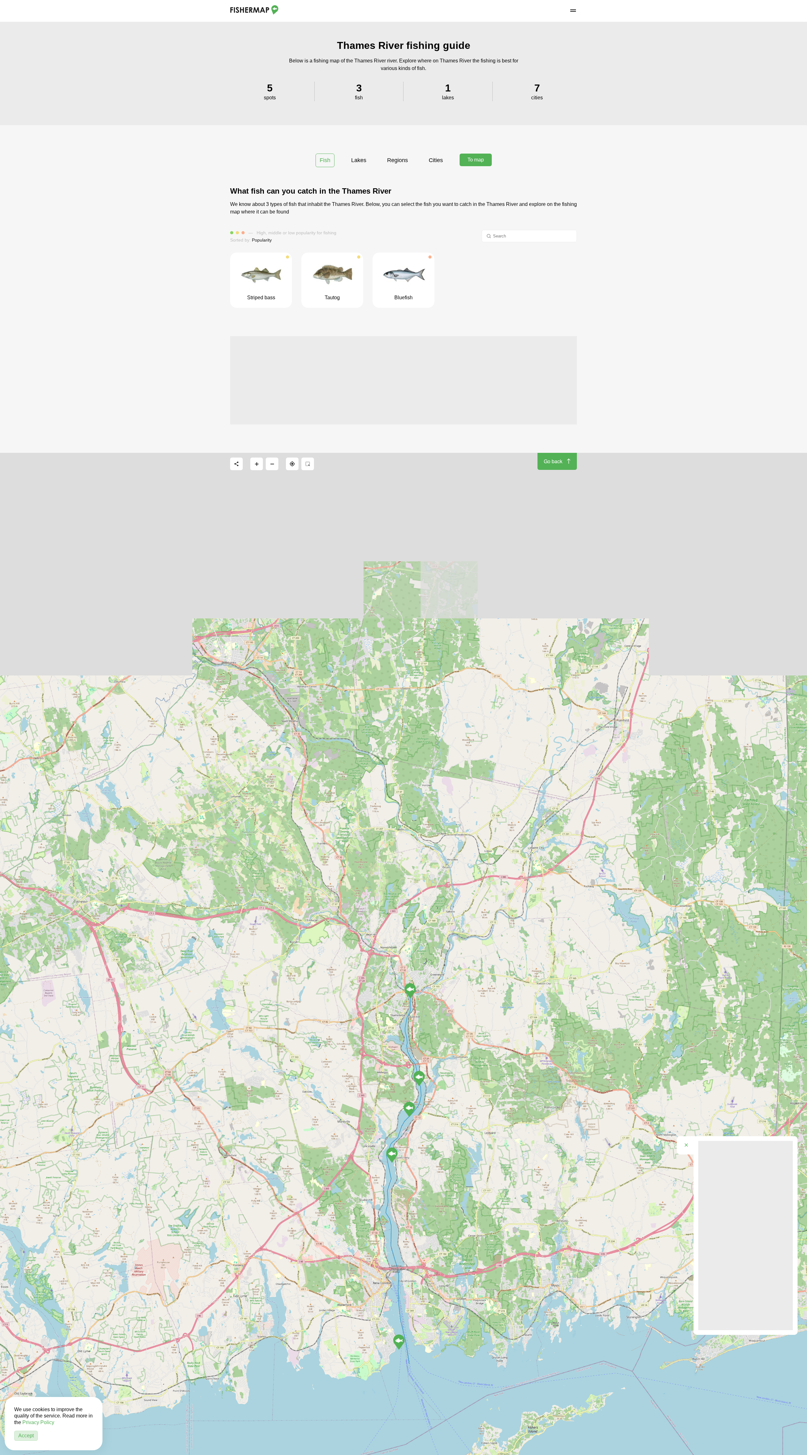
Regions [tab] (397, 160)
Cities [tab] (436, 160)
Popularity (262, 239)
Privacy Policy (38, 1422)
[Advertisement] (403, 380)
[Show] (399, 1342)
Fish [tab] (325, 160)
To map (475, 159)
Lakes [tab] (358, 160)
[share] (236, 463)
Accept (26, 1435)
